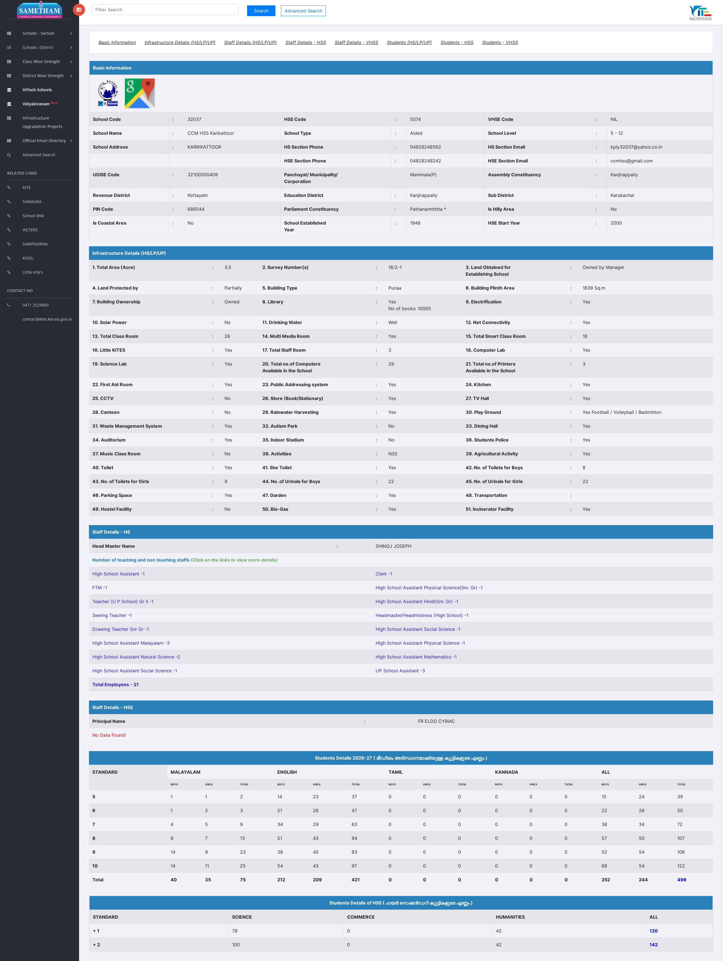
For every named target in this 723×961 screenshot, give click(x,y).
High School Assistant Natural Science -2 (136, 657)
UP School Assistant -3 (400, 670)
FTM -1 (99, 587)
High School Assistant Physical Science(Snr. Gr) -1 (429, 587)
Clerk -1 (384, 574)
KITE (27, 187)
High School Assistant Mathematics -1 (416, 657)
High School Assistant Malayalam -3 (131, 643)
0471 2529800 (36, 305)
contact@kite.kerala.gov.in (47, 319)
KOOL (28, 258)
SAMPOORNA (35, 244)
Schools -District (38, 47)
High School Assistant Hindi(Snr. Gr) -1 (417, 601)
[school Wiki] (108, 93)
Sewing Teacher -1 (112, 615)
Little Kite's (33, 272)
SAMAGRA (32, 201)
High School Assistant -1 (118, 574)
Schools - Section (39, 33)
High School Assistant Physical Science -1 (420, 643)
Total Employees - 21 (115, 684)
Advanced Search (39, 154)
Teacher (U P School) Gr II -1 (122, 601)
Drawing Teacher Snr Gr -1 (120, 629)
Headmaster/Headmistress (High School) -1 (422, 615)
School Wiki (33, 215)
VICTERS (30, 229)
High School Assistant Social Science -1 (418, 629)
